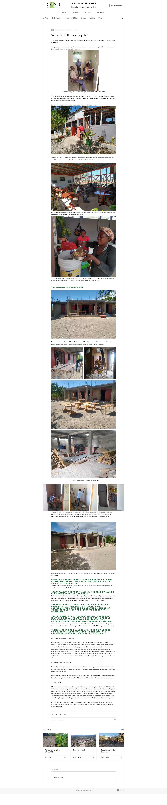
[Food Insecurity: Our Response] (111, 740)
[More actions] (115, 30)
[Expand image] (67, 363)
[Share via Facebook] (52, 714)
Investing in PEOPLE (71, 18)
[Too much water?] (83, 740)
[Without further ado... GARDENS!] (55, 740)
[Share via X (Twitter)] (56, 714)
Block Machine (56, 18)
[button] (75, 12)
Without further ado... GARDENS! (52, 751)
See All (122, 729)
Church (83, 18)
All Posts (45, 18)
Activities (92, 18)
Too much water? (79, 750)
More (100, 18)
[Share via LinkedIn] (60, 714)
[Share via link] (65, 714)
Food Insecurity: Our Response (108, 751)
